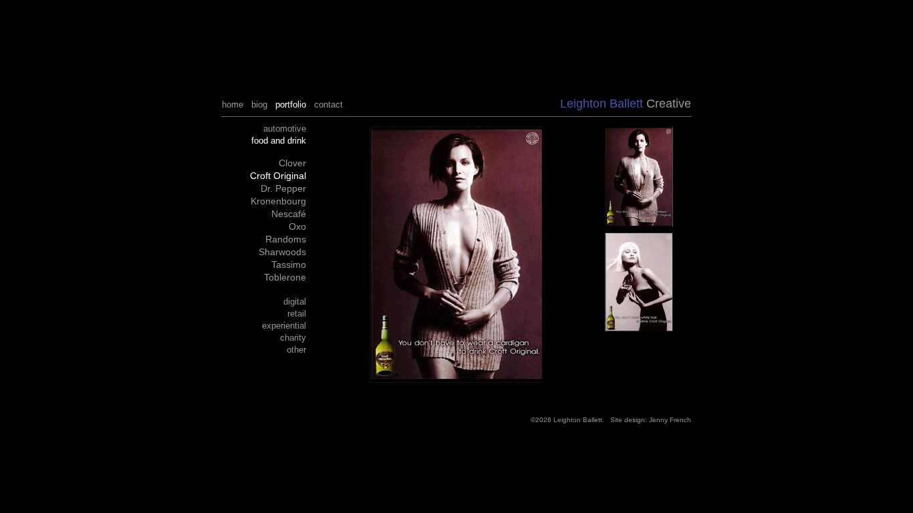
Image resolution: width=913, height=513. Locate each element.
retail (296, 314)
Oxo (297, 226)
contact (328, 105)
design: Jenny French (657, 419)
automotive (284, 129)
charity (293, 338)
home (232, 105)
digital (294, 302)
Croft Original (278, 175)
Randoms (285, 239)
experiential (284, 326)
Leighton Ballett (577, 419)
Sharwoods (282, 251)
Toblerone (285, 277)
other (296, 350)
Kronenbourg (278, 201)
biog (259, 105)
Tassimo (288, 264)
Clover (292, 163)
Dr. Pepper (283, 188)
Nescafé (288, 213)
